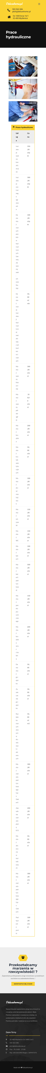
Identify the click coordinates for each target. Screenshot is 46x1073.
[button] (23, 127)
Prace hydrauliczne (24, 127)
